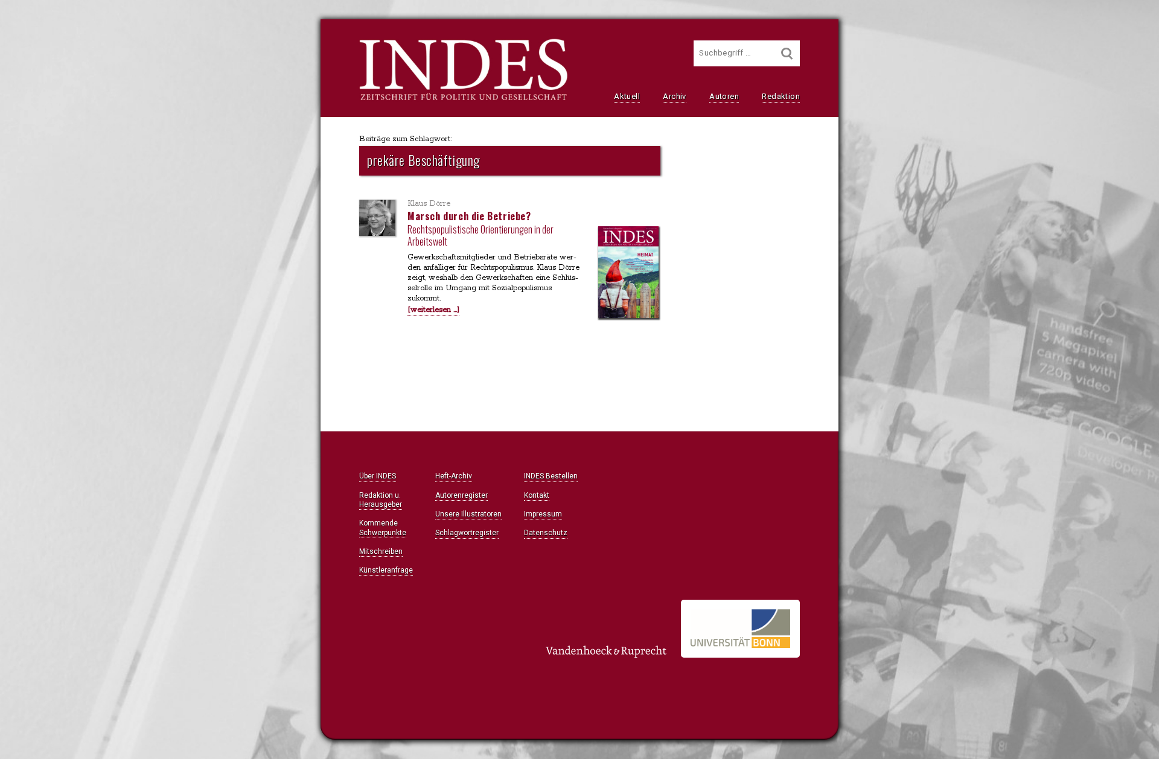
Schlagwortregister (467, 533)
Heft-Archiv (453, 476)
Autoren (724, 96)
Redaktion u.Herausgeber (380, 500)
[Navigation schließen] (218, 36)
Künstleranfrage (386, 570)
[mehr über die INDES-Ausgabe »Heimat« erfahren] (628, 273)
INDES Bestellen (551, 476)
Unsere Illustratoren (468, 514)
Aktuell (627, 96)
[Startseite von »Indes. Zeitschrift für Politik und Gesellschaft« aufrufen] (463, 99)
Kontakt (536, 495)
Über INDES (377, 476)
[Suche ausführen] (787, 53)
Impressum (543, 514)
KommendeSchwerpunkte (382, 527)
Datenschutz (545, 533)
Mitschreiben (381, 551)
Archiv (674, 96)
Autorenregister (461, 495)
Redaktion (781, 96)
